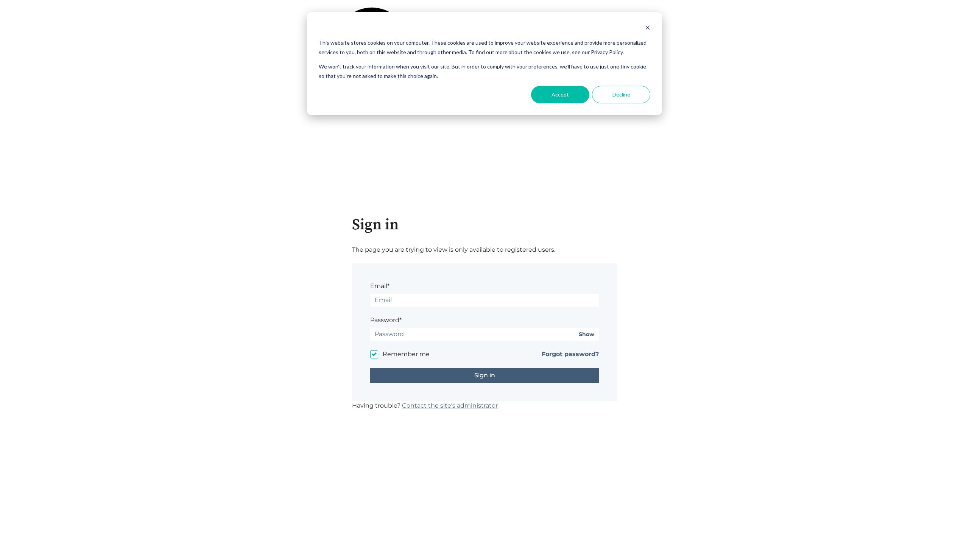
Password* (386, 320)
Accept (560, 94)
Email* (379, 286)
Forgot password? (570, 354)
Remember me (406, 354)
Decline (621, 94)
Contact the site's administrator (450, 405)
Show (586, 334)
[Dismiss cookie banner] (647, 28)
